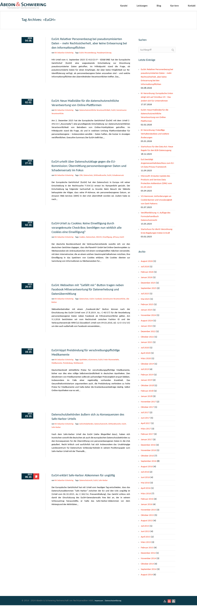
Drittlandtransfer (100, 175)
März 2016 (146, 494)
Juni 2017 (145, 418)
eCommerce (92, 360)
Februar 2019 (147, 375)
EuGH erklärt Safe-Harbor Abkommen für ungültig (83, 475)
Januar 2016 (146, 504)
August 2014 (147, 575)
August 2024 (147, 321)
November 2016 (148, 450)
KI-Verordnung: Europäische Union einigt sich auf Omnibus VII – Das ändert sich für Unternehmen (157, 97)
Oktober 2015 (147, 515)
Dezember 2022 (148, 331)
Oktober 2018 (147, 385)
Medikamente (57, 363)
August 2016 (147, 467)
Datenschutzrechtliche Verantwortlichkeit (94, 110)
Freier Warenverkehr (111, 360)
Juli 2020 (145, 348)
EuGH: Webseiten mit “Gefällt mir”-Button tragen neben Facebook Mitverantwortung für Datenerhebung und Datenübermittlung (88, 290)
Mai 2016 (145, 483)
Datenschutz (88, 175)
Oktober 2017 (147, 407)
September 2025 (148, 288)
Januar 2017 (146, 439)
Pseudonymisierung (104, 53)
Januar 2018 (146, 396)
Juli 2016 (145, 472)
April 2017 (146, 423)
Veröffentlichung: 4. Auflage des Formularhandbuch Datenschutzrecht (155, 216)
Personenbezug (90, 53)
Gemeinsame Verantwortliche (114, 299)
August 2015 (147, 521)
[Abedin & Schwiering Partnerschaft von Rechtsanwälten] (23, 6)
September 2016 (148, 461)
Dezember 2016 (148, 445)
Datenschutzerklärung (113, 601)
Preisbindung (68, 363)
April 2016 (146, 488)
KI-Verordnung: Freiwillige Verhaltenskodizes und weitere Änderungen (155, 134)
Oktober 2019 (147, 364)
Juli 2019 (145, 369)
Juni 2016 (145, 477)
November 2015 (148, 510)
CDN (81, 175)
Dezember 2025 (148, 283)
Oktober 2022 (147, 337)
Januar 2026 (146, 277)
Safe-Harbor (56, 427)
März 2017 (146, 429)
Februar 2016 (147, 499)
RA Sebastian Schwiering (64, 53)
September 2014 (148, 569)
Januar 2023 (146, 326)
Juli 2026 (145, 267)
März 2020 (146, 358)
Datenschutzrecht (100, 424)
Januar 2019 (146, 380)
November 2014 (148, 558)
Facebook (98, 299)
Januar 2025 (146, 310)
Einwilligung (107, 237)
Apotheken (83, 360)
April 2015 (146, 537)
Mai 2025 (145, 299)
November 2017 (148, 402)
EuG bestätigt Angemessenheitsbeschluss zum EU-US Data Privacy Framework (157, 163)
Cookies (82, 237)
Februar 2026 (147, 272)
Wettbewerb (78, 363)
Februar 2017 (147, 434)
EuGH (81, 53)
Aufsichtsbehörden (86, 424)
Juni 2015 (145, 531)
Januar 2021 (146, 342)
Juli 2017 (145, 412)
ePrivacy (116, 237)
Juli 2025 (145, 294)
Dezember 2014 (148, 553)
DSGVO (99, 237)
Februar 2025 (147, 304)
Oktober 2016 (147, 456)
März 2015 (146, 542)
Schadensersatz (118, 175)
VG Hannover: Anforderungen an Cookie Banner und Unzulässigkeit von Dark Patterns (156, 200)
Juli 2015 (145, 526)
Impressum (99, 601)
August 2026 (147, 261)
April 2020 (146, 353)
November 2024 (148, 315)
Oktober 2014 (147, 564)
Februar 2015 (147, 548)
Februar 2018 (147, 391)
